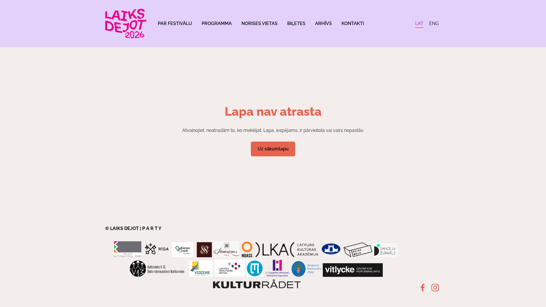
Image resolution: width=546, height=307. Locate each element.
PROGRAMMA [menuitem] (217, 23)
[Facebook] (422, 288)
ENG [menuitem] (434, 23)
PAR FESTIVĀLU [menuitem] (175, 23)
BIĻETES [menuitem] (296, 23)
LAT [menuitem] (419, 23)
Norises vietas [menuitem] (259, 23)
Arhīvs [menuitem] (323, 23)
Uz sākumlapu (273, 149)
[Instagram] (435, 288)
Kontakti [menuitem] (353, 23)
